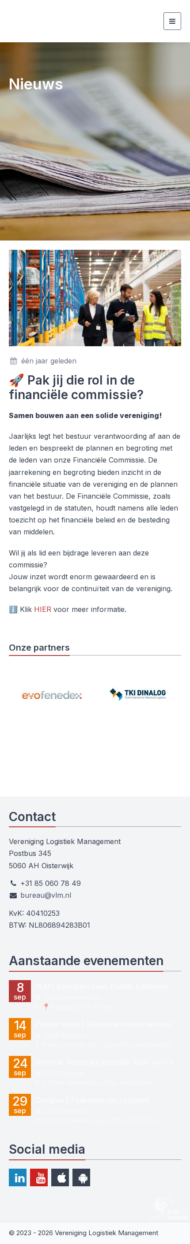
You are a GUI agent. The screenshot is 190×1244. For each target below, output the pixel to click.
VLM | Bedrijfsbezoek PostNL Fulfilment (101, 986)
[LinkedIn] (18, 1177)
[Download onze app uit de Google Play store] (81, 1177)
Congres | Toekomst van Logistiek (92, 1100)
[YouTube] (39, 1177)
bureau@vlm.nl (45, 895)
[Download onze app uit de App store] (60, 1177)
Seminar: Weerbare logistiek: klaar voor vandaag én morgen (108, 1062)
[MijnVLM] (53, 21)
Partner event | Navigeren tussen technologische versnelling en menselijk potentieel (108, 1024)
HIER (42, 609)
